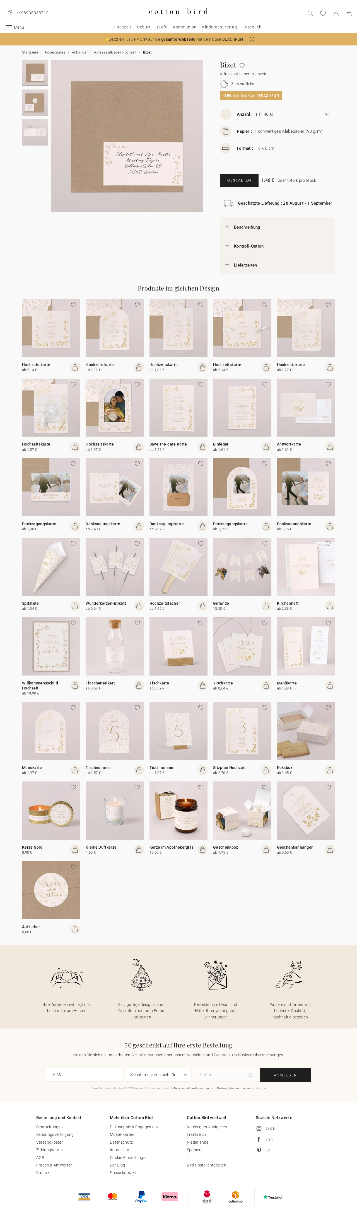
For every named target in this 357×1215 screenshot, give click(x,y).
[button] (252, 39)
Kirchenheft (288, 603)
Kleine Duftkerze (101, 847)
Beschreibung (247, 227)
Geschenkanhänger (295, 847)
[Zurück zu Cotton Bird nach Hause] (178, 18)
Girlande (221, 603)
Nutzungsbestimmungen (233, 1088)
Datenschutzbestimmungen (192, 1088)
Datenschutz (121, 1142)
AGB (40, 1157)
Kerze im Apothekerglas (171, 847)
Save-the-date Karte (168, 444)
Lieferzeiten (245, 265)
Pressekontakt (123, 1172)
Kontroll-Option (249, 246)
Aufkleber (31, 926)
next (54, 139)
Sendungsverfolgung (55, 1134)
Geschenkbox (225, 847)
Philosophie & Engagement (134, 1127)
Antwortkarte (289, 444)
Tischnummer (98, 767)
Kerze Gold (32, 847)
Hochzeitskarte (36, 364)
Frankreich (196, 1134)
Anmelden (285, 1075)
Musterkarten (122, 1134)
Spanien (194, 1150)
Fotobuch (252, 27)
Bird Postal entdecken (206, 1165)
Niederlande (197, 1142)
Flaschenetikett (100, 683)
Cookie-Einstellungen (129, 1157)
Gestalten (239, 180)
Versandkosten (50, 1142)
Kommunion (185, 27)
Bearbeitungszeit (51, 1127)
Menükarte (287, 683)
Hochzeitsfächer (164, 603)
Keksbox (285, 767)
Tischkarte (159, 683)
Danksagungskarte (39, 524)
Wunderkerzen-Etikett (106, 603)
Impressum (120, 1150)
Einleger (220, 444)
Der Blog (117, 1165)
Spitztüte (30, 603)
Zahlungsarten (49, 1150)
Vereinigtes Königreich (207, 1127)
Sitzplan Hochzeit (229, 767)
